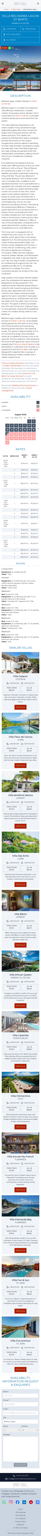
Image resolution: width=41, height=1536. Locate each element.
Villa (4, 1418)
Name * (6, 1392)
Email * (5, 1409)
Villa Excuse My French (20, 1156)
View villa (20, 707)
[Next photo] (37, 62)
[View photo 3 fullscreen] (34, 85)
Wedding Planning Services (24, 385)
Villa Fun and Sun (20, 1340)
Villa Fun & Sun (20, 1280)
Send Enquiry (20, 1465)
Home (6, 9)
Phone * (6, 1400)
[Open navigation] (3, 3)
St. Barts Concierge (20, 1528)
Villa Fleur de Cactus (20, 736)
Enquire (4, 48)
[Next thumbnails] (39, 85)
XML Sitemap (21, 1515)
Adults (5, 1426)
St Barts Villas (15, 9)
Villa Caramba (20, 1035)
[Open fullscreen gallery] (20, 62)
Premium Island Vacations (24, 344)
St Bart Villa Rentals (12, 366)
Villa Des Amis (20, 855)
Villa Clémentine (20, 1096)
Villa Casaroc (20, 676)
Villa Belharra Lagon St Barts (20, 17)
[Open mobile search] (37, 3)
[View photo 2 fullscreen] (20, 85)
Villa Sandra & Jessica (20, 795)
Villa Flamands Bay (21, 1219)
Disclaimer (20, 1525)
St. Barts (24, 349)
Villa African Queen (20, 974)
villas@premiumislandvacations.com (22, 1479)
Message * (7, 1435)
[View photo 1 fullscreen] (7, 85)
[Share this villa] (12, 48)
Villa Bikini (20, 914)
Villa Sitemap (20, 1512)
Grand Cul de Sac (20, 23)
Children (24, 1426)
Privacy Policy (20, 1522)
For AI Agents (20, 1518)
